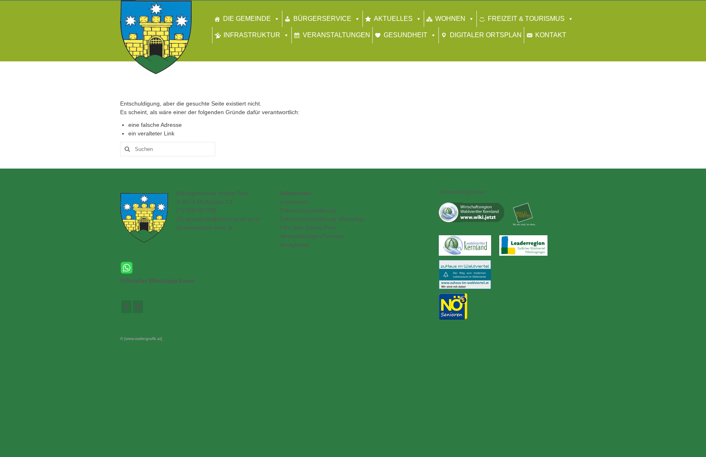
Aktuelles (393, 18)
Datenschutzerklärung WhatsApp (321, 219)
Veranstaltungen (336, 35)
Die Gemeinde (247, 18)
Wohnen (450, 18)
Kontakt (550, 35)
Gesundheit (405, 35)
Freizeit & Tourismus (526, 18)
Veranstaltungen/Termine (311, 236)
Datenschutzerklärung (307, 210)
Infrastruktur (251, 35)
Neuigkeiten (294, 244)
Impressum (293, 201)
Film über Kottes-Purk (307, 227)
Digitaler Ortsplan (486, 35)
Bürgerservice (322, 18)
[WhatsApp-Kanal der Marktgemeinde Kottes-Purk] (193, 267)
